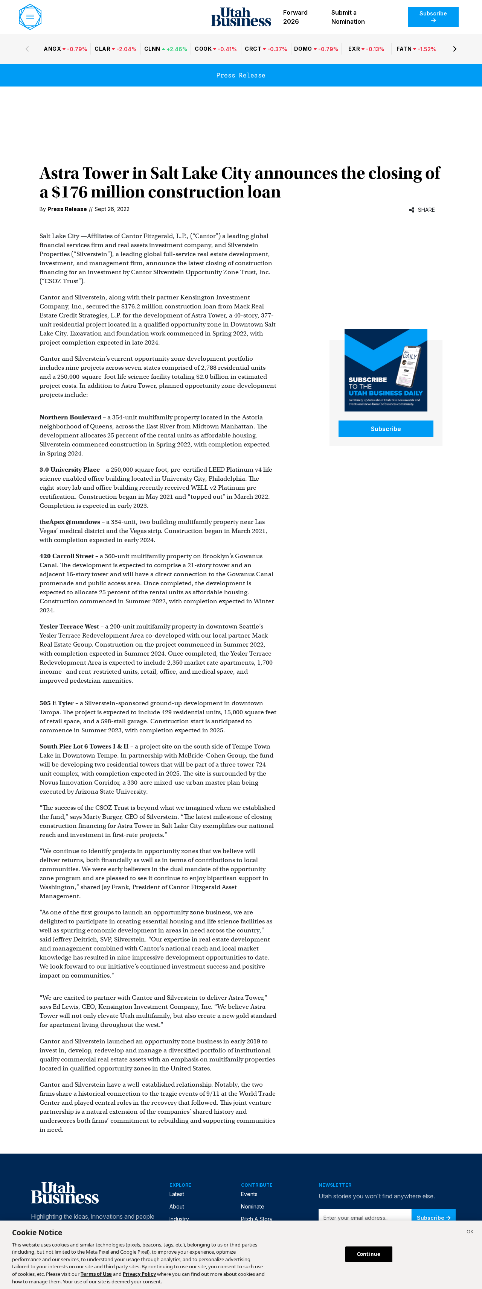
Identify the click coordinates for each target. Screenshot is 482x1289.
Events (249, 1194)
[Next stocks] (455, 49)
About (176, 1206)
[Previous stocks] (27, 49)
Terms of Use (96, 1274)
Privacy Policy (139, 1274)
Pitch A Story (257, 1219)
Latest (176, 1194)
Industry (179, 1219)
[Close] (470, 1232)
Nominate (252, 1206)
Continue (368, 1254)
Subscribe (433, 13)
